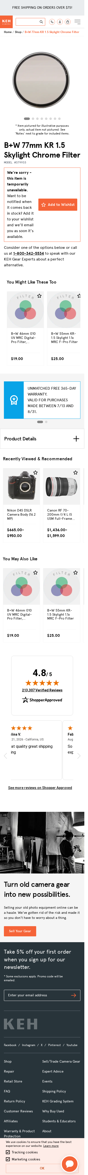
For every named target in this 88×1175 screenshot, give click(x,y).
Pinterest (54, 1045)
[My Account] (60, 22)
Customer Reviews (18, 1111)
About (46, 1131)
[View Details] (25, 320)
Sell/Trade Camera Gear (61, 1061)
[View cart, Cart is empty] (68, 22)
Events (47, 1081)
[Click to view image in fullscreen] (42, 79)
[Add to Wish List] (39, 296)
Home (8, 32)
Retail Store (13, 1081)
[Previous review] (5, 755)
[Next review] (79, 755)
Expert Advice (53, 1071)
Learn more (51, 1146)
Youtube (71, 1045)
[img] (42, 683)
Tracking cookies (25, 1152)
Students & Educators (59, 1121)
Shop (18, 32)
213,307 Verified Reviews (42, 690)
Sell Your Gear (20, 931)
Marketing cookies (26, 1159)
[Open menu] (77, 22)
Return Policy (14, 1101)
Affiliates (11, 1121)
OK (42, 1168)
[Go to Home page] (6, 22)
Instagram (28, 1045)
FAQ (7, 1091)
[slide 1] (40, 422)
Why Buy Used (53, 1111)
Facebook (10, 1045)
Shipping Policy (54, 1091)
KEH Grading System (58, 1101)
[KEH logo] (20, 1024)
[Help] (52, 22)
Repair (9, 1071)
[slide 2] (46, 422)
